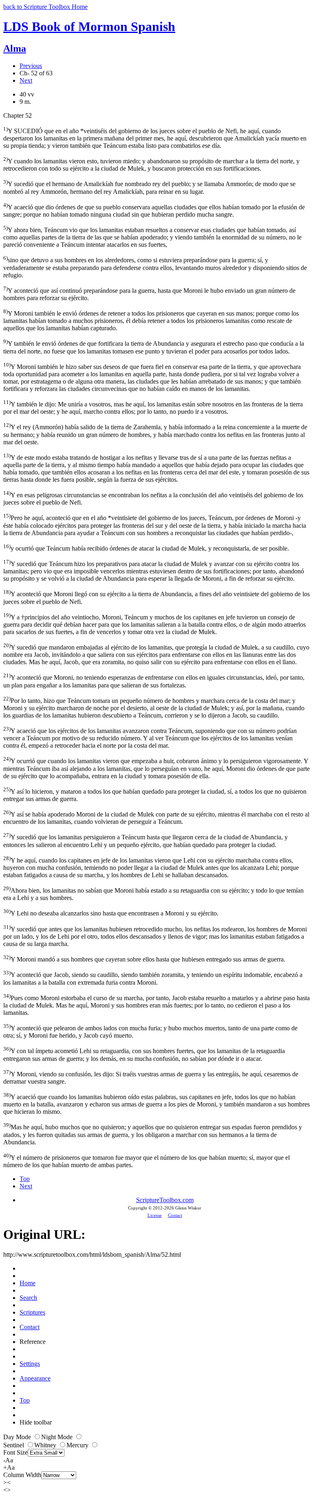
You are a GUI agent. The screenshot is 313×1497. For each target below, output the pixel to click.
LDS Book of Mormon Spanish (89, 26)
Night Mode (57, 1436)
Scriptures (32, 1312)
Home (27, 1283)
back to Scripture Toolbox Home (45, 6)
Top (25, 1178)
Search (28, 1297)
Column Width (22, 1474)
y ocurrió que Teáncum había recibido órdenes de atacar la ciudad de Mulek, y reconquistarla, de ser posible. (146, 547)
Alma (14, 48)
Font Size (15, 1452)
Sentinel (14, 1445)
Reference (33, 1341)
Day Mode (18, 1436)
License (155, 1215)
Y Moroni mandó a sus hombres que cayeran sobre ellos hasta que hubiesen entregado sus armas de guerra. (144, 958)
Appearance (35, 1378)
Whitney (46, 1445)
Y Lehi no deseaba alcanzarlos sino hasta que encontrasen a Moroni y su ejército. (110, 912)
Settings (30, 1363)
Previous (31, 65)
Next (26, 80)
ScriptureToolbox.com (165, 1199)
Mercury (78, 1445)
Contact (175, 1215)
